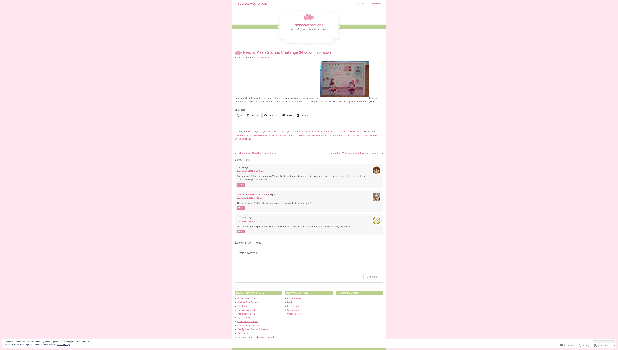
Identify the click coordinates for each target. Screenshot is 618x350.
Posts (360, 3)
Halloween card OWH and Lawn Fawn (256, 153)
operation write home (323, 135)
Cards (260, 132)
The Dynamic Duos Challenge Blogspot (255, 337)
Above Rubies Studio (247, 298)
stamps (364, 135)
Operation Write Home (247, 321)
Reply (241, 185)
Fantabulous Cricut (246, 310)
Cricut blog (242, 306)
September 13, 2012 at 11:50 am (250, 221)
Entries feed (293, 306)
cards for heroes (261, 135)
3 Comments (263, 57)
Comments (375, 3)
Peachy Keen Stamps (351, 132)
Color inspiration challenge (326, 132)
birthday (239, 135)
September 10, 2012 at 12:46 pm (250, 171)
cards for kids (278, 135)
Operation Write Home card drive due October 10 (356, 153)
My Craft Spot (243, 318)
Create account (294, 298)
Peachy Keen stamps (350, 135)
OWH (337, 135)
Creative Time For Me (247, 302)
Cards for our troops (275, 132)
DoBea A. (242, 217)
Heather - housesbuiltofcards (253, 194)
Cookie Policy (63, 345)
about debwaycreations (252, 3)
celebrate (292, 135)
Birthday (252, 132)
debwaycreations (309, 25)
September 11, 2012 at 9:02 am (249, 198)
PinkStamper (243, 333)
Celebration (294, 132)
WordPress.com (294, 314)
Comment (372, 276)
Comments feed (294, 310)
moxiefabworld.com (246, 314)
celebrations (304, 135)
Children (305, 132)
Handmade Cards (348, 293)
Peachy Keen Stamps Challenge (252, 329)
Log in (290, 302)
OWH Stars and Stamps (248, 325)
